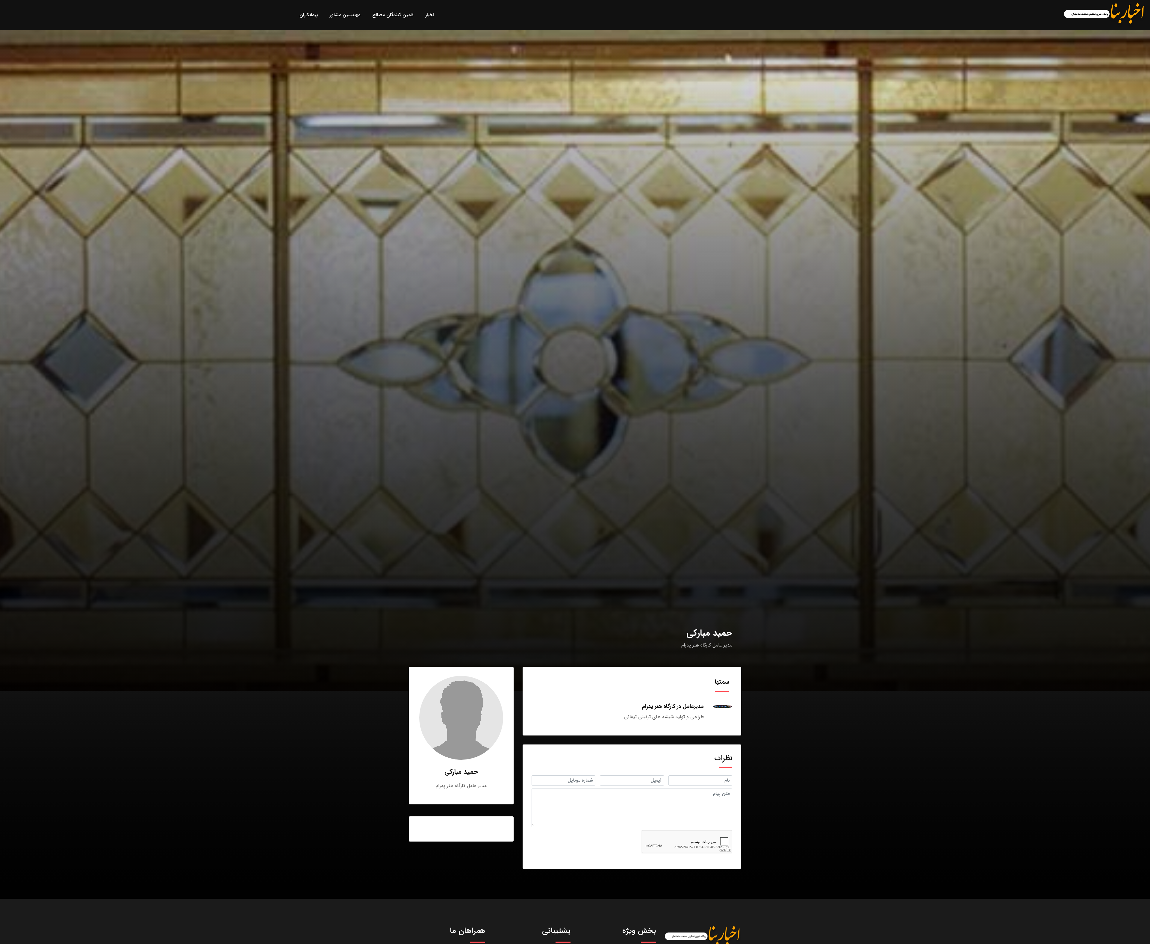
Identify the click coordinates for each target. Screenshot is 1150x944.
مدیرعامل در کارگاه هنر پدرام (673, 706)
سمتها (722, 681)
